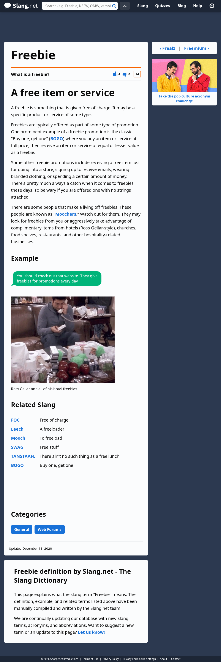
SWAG (17, 447)
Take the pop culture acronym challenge (184, 98)
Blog (181, 5)
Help (197, 5)
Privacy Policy (111, 659)
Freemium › (196, 48)
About (163, 659)
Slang (142, 5)
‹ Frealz (167, 48)
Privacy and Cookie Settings (139, 659)
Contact (175, 659)
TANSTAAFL (23, 456)
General (21, 529)
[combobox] (80, 6)
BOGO (56, 138)
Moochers (65, 214)
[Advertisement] (110, 27)
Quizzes (162, 5)
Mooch (18, 438)
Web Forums (50, 529)
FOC (15, 420)
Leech (17, 429)
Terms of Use (90, 659)
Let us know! (91, 632)
